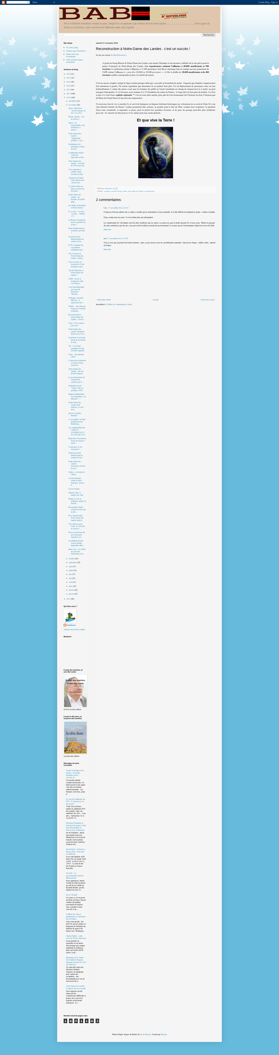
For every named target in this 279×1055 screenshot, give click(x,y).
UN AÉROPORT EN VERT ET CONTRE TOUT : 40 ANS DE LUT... (77, 431)
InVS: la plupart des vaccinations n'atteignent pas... (76, 247)
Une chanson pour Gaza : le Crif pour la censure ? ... (76, 526)
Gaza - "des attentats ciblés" (76, 355)
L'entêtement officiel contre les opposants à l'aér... (76, 155)
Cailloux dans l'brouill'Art (76, 50)
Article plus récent (104, 299)
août (70, 566)
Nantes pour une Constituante (72, 55)
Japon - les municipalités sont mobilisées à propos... (76, 126)
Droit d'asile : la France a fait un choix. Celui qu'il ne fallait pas (75, 851)
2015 (69, 85)
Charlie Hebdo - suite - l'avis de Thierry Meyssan (76, 936)
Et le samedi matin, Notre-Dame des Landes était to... (75, 517)
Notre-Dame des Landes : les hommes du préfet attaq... (76, 198)
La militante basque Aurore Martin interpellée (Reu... (76, 543)
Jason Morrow (145, 1034)
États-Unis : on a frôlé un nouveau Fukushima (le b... (76, 551)
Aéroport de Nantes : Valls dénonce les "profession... (76, 180)
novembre (73, 104)
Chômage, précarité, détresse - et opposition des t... (76, 300)
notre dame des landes (135, 191)
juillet (71, 570)
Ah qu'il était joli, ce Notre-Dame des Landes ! (76, 272)
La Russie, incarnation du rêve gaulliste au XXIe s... (77, 222)
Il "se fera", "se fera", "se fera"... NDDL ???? (76, 213)
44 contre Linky (72, 47)
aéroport (107, 191)
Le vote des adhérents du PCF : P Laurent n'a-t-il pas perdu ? (75, 801)
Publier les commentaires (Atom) (119, 304)
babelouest (71, 625)
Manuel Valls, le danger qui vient (75, 493)
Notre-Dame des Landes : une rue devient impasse (75, 371)
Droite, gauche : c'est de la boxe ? (76, 117)
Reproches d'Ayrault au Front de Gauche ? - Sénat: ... (77, 440)
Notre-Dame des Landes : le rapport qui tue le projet (76, 987)
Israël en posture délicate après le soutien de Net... (75, 455)
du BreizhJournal (118, 54)
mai (70, 578)
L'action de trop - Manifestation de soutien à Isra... (76, 238)
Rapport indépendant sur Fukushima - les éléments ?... (77, 396)
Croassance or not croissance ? (75, 447)
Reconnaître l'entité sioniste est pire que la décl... (77, 509)
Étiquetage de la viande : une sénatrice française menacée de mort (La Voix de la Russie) (76, 961)
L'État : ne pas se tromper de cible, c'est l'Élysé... (76, 281)
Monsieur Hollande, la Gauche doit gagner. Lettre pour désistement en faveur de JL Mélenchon (76, 826)
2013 (69, 93)
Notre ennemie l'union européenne (74, 60)
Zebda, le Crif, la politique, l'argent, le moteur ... (77, 501)
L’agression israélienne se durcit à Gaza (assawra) (77, 362)
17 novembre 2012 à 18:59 (118, 238)
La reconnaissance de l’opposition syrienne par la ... (76, 379)
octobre (72, 558)
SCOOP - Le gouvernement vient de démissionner (74, 875)
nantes (125, 191)
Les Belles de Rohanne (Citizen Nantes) (77, 206)
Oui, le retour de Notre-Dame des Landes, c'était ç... (76, 255)
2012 (69, 97)
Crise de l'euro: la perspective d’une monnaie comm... (76, 264)
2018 (69, 74)
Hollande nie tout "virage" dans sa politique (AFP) (75, 388)
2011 (69, 598)
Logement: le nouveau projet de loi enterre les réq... (77, 339)
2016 (69, 81)
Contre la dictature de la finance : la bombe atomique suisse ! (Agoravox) (75, 774)
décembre (73, 101)
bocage (119, 191)
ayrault (113, 191)
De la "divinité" (72, 894)
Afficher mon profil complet (74, 629)
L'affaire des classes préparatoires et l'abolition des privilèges (76, 916)
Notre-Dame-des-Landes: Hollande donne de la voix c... (77, 331)
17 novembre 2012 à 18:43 (118, 207)
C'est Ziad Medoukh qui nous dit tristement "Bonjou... (76, 290)
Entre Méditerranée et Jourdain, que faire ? (76, 230)
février (71, 590)
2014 (69, 89)
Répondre (107, 229)
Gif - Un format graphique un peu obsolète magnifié (76, 348)
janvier (71, 593)
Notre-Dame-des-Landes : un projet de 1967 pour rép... (76, 163)
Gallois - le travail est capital (76, 473)
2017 (69, 77)
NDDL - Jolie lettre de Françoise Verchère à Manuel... (77, 308)
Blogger (164, 1034)
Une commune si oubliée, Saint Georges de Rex (75, 171)
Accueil (155, 299)
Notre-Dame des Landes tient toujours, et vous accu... (76, 406)
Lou (105, 207)
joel (105, 238)
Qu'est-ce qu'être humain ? (74, 414)
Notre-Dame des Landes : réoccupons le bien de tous (76, 464)
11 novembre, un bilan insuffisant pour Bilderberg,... (77, 421)
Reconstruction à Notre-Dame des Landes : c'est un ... (76, 316)
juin (70, 574)
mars (71, 586)
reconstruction (149, 191)
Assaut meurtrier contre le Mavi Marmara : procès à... (76, 481)
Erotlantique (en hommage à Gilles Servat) (76, 146)
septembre (73, 562)
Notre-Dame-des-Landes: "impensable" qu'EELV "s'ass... (76, 137)
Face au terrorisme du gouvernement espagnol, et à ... (76, 534)
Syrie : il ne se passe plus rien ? (76, 324)
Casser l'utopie (74, 488)
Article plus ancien (207, 299)
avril (71, 582)
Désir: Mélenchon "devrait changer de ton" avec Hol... (77, 110)
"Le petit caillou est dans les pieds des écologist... (76, 188)
